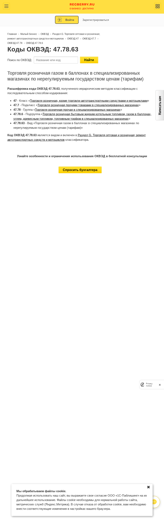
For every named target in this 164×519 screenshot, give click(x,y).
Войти (69, 19)
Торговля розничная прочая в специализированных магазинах (77, 109)
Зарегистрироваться (95, 19)
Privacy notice (149, 384)
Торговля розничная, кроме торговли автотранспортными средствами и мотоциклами (88, 100)
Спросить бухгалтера (80, 170)
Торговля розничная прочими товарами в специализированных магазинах (88, 105)
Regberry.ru (82, 6)
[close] (160, 384)
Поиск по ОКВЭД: (19, 60)
